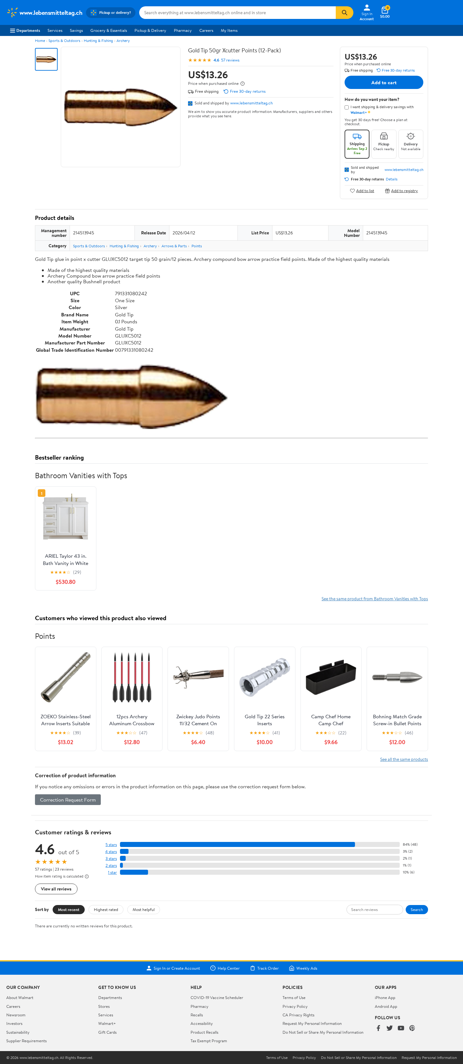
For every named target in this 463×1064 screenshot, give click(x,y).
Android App (386, 1006)
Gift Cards (107, 1032)
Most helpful (144, 909)
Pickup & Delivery (150, 30)
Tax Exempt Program (209, 1040)
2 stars (111, 865)
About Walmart (19, 997)
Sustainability (18, 1032)
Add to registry (404, 190)
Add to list (365, 190)
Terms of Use (294, 997)
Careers (206, 30)
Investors (14, 1023)
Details (391, 179)
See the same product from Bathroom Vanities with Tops (375, 599)
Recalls (197, 1015)
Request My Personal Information (312, 1023)
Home (40, 40)
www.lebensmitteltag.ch (251, 103)
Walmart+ (107, 1023)
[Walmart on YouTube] (400, 1028)
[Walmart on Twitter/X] (389, 1028)
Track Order (268, 968)
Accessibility (202, 1023)
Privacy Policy (295, 1006)
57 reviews (230, 60)
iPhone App (385, 997)
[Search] (344, 12)
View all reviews (56, 889)
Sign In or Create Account (177, 968)
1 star (112, 872)
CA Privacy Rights (298, 1015)
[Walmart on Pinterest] (412, 1028)
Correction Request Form (68, 799)
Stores (104, 1006)
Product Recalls (204, 1032)
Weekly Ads (306, 968)
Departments (28, 30)
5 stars (111, 844)
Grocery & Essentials (108, 30)
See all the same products (404, 759)
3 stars (111, 858)
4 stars (111, 851)
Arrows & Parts (174, 246)
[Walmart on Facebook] (378, 1028)
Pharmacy (183, 30)
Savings (76, 30)
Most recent (68, 909)
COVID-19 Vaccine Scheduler (217, 997)
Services (55, 30)
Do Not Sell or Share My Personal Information (323, 1032)
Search (417, 909)
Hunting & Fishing (98, 40)
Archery (123, 40)
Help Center (229, 968)
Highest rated (106, 909)
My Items (229, 30)
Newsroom (16, 1015)
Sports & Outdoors (64, 40)
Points (196, 246)
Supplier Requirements (26, 1040)
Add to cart (384, 82)
